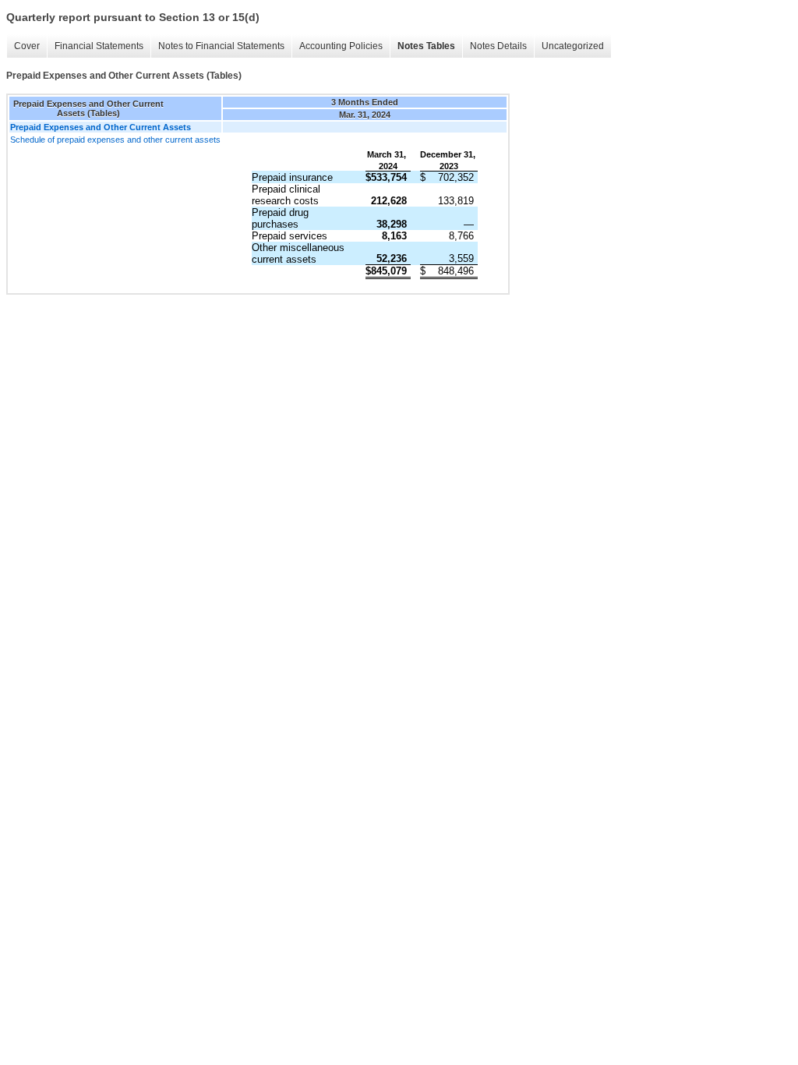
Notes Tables (426, 46)
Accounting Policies (341, 46)
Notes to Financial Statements (221, 46)
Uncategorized (573, 46)
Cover (27, 46)
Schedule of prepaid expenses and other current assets (115, 139)
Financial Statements (99, 46)
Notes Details (498, 46)
